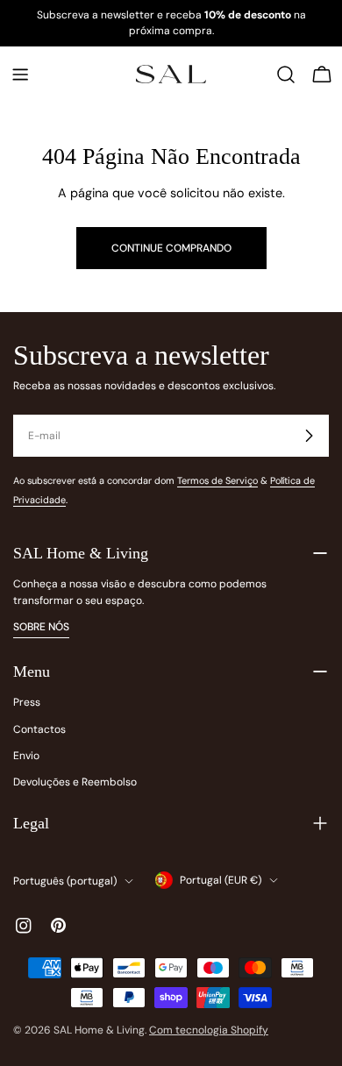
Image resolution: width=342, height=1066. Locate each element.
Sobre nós (41, 627)
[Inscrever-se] (308, 435)
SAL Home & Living (99, 1030)
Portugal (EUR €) (220, 880)
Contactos (39, 729)
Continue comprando (171, 248)
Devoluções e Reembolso (75, 782)
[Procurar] (285, 74)
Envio (26, 756)
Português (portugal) (65, 881)
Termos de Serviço (217, 480)
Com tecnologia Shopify (208, 1030)
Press (26, 702)
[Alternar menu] (20, 74)
